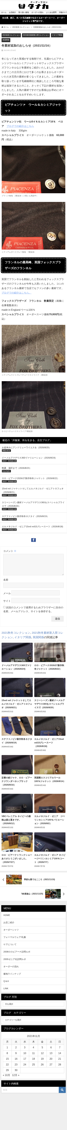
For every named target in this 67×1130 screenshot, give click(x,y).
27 (51, 1064)
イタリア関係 (57, 35)
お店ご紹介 (8, 922)
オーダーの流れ (11, 966)
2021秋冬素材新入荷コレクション (36, 35)
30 (16, 1070)
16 (16, 1058)
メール (7, 593)
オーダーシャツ (11, 930)
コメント (9, 551)
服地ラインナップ (12, 974)
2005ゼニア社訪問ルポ (14, 959)
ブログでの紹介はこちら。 (16, 292)
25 (33, 1064)
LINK (5, 988)
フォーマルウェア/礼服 (14, 937)
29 (7, 1070)
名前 (5, 579)
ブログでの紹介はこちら (20, 126)
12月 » (15, 1075)
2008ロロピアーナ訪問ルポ (16, 952)
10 (24, 1053)
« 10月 (6, 1075)
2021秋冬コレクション (11, 35)
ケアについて (10, 944)
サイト (7, 601)
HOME (6, 915)
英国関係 (5, 40)
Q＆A (6, 981)
